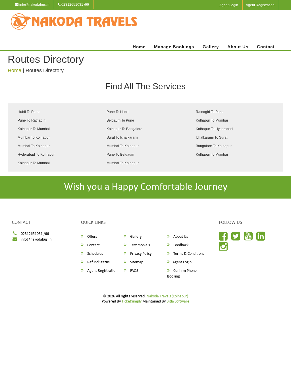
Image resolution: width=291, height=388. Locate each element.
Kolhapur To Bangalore (124, 129)
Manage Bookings (174, 46)
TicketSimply (132, 301)
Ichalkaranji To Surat (211, 137)
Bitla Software (178, 301)
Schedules (94, 254)
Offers (91, 237)
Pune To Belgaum (120, 155)
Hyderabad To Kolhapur (36, 155)
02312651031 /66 (75, 5)
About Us (237, 46)
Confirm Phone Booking (182, 274)
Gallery (211, 46)
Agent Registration (260, 5)
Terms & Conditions (188, 254)
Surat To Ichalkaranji (122, 137)
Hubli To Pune (29, 112)
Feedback (180, 245)
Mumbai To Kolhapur (34, 137)
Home (139, 46)
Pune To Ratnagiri (31, 120)
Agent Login (228, 5)
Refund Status (97, 262)
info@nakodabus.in (33, 5)
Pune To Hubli (117, 112)
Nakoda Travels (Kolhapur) (167, 296)
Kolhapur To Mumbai (212, 120)
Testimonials (139, 245)
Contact (266, 46)
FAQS (133, 271)
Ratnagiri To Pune (210, 112)
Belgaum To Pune (120, 120)
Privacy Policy (140, 254)
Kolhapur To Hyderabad (214, 129)
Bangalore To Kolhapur (214, 146)
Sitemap (136, 262)
